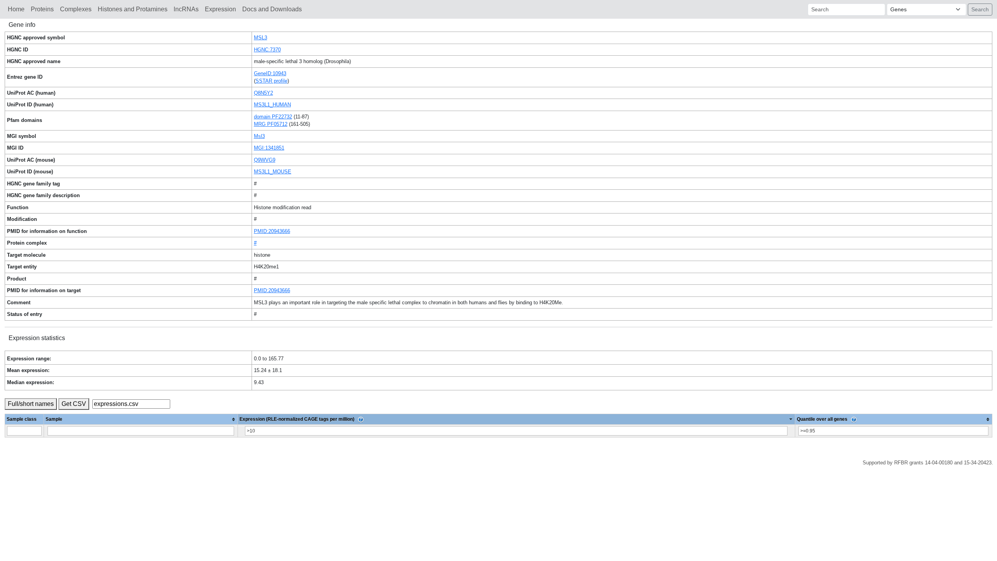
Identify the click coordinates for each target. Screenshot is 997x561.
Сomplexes (76, 9)
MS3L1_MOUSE (272, 172)
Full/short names (31, 403)
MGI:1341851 (269, 148)
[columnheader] (141, 419)
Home (16, 9)
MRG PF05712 (270, 124)
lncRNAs (186, 9)
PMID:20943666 (272, 231)
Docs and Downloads (272, 9)
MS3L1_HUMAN (272, 105)
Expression (220, 9)
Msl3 (259, 136)
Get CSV (74, 403)
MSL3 (260, 38)
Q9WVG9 (264, 160)
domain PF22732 (273, 117)
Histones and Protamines (132, 9)
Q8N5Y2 (263, 93)
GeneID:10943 (270, 73)
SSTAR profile (271, 81)
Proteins (42, 9)
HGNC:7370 (267, 50)
